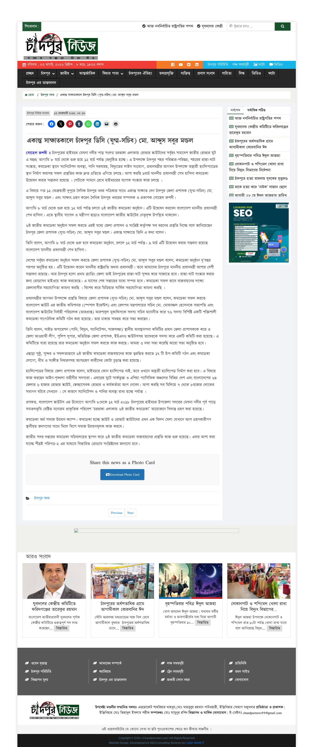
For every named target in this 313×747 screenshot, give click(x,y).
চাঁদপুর (45, 73)
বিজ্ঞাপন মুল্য (39, 680)
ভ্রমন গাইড (242, 671)
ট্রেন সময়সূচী (175, 671)
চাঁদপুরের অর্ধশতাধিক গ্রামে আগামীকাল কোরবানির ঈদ (251, 144)
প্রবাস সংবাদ (206, 73)
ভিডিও (278, 64)
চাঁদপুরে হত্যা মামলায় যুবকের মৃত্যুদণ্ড (260, 178)
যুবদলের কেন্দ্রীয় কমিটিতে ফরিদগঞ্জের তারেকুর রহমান (54, 607)
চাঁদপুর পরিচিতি (218, 64)
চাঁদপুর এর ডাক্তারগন (41, 83)
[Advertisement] (83, 10)
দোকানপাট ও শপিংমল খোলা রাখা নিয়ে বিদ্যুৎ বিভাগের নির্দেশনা (256, 167)
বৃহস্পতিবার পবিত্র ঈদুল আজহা (256, 156)
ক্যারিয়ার (105, 671)
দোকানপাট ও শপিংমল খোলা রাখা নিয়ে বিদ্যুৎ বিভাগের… (258, 607)
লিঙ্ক (241, 73)
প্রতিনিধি (240, 663)
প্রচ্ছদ (30, 73)
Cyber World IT (195, 742)
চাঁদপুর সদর (47, 95)
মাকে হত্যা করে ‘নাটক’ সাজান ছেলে (260, 187)
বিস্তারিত (61, 628)
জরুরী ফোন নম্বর (178, 680)
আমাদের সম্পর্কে (110, 663)
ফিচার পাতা (110, 73)
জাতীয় (64, 73)
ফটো (261, 64)
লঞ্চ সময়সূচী (241, 64)
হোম (30, 95)
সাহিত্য (226, 73)
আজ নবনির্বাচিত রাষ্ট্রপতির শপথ (162, 26)
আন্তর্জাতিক (87, 73)
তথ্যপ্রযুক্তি (166, 73)
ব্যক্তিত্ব (185, 73)
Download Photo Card (124, 474)
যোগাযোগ (241, 680)
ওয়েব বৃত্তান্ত (39, 663)
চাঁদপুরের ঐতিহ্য (140, 73)
